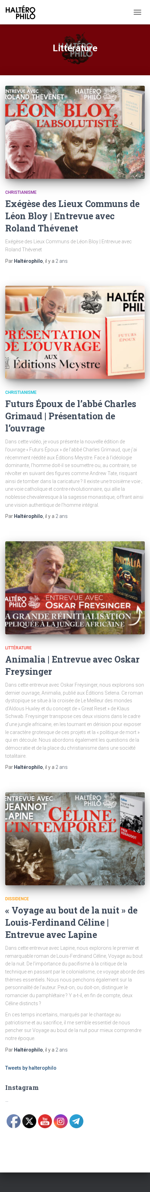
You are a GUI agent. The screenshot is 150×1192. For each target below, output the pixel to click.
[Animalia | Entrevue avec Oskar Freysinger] (75, 587)
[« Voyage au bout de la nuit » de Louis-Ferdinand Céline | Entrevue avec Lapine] (75, 838)
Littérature (18, 647)
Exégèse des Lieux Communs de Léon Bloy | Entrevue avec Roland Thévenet (72, 216)
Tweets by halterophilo (31, 1068)
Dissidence (17, 898)
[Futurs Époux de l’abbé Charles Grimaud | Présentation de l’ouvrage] (75, 332)
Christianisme (21, 192)
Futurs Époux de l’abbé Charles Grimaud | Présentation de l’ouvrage (70, 416)
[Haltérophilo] (23, 12)
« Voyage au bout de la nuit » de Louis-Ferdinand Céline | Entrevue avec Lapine (71, 922)
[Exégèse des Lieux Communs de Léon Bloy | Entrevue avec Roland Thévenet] (75, 132)
